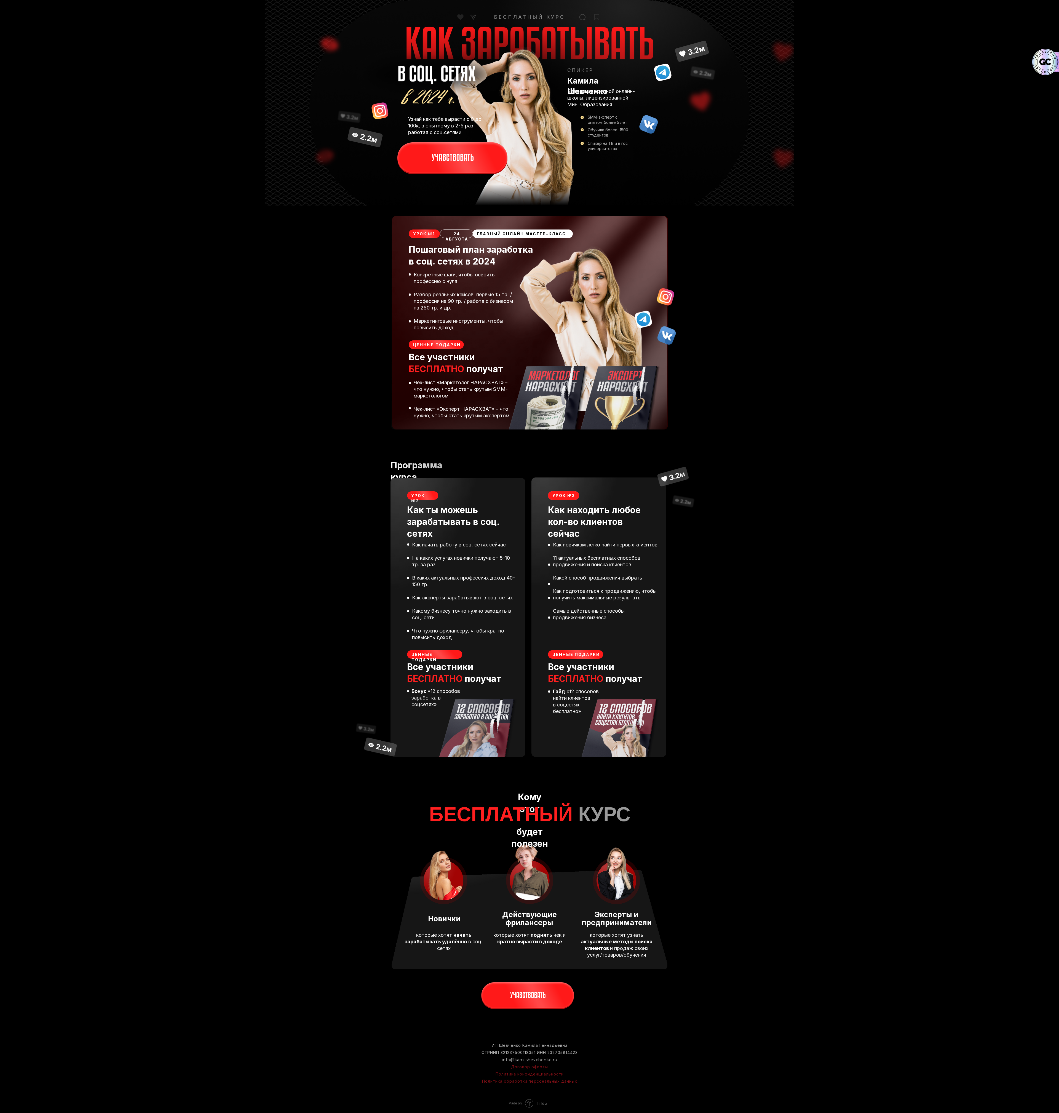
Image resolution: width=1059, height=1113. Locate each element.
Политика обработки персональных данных (529, 1081)
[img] (452, 158)
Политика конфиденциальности (530, 1074)
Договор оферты (529, 1066)
